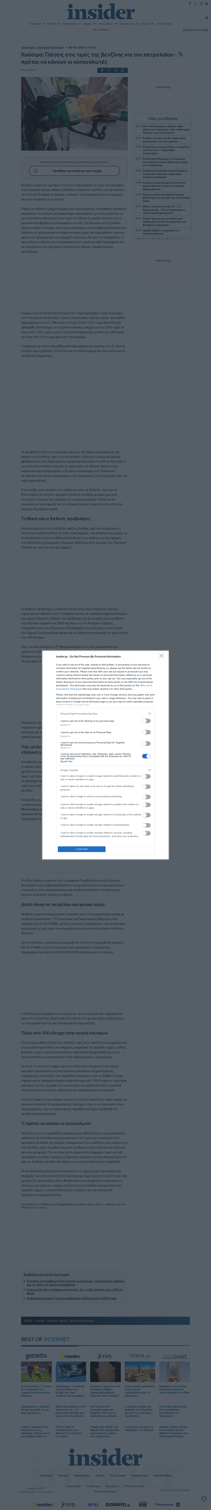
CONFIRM (82, 849)
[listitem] (105, 713)
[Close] (162, 657)
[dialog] (105, 755)
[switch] (146, 721)
